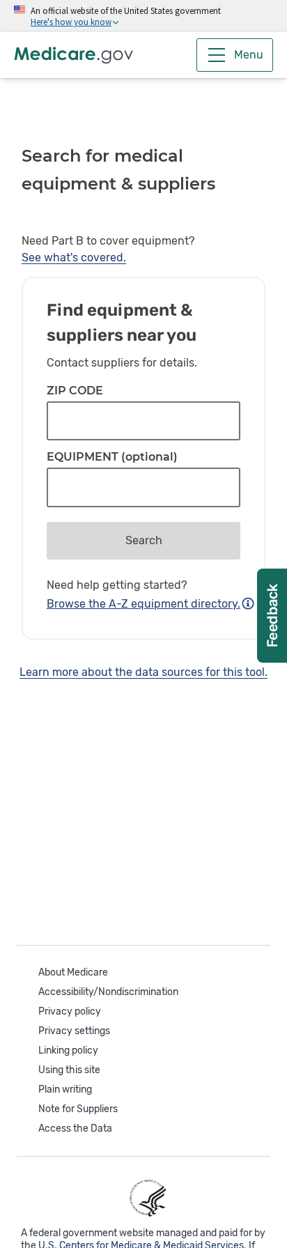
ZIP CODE (75, 391)
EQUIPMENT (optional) (112, 457)
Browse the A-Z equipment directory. (143, 603)
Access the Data (75, 1128)
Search (143, 540)
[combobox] (143, 487)
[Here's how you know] (143, 16)
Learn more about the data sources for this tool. (143, 672)
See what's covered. (74, 257)
